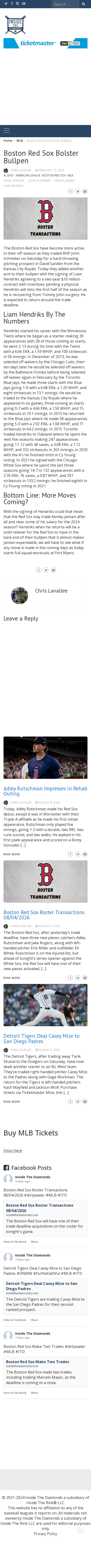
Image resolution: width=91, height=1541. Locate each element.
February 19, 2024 (51, 170)
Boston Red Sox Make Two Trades (37, 1361)
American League (28, 175)
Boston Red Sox (54, 175)
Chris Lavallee (20, 170)
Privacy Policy (45, 1533)
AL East (9, 175)
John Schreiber (39, 181)
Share (34, 1241)
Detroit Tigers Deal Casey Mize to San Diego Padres (42, 1038)
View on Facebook (15, 1241)
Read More (12, 1101)
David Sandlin (14, 181)
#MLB (51, 1195)
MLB (70, 175)
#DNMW (24, 1273)
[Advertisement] (45, 92)
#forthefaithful (46, 1273)
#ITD (62, 1195)
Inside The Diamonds (32, 1177)
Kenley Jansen (64, 181)
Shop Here (13, 1150)
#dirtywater (34, 1195)
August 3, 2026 (49, 1050)
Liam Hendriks (14, 186)
